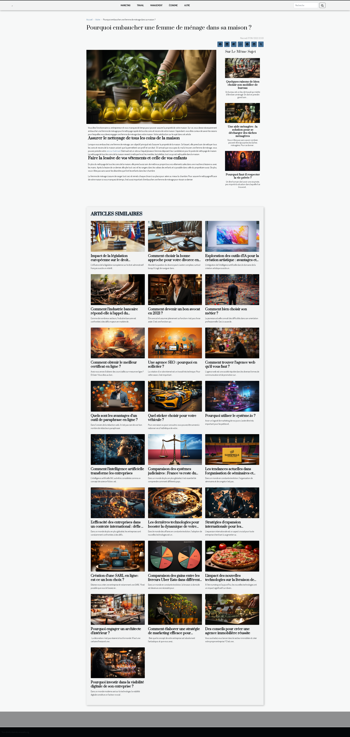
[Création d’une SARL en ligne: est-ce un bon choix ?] (118, 555)
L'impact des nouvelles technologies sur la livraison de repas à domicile (229, 579)
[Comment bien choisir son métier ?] (232, 289)
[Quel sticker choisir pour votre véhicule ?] (175, 396)
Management (156, 5)
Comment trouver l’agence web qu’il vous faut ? (230, 364)
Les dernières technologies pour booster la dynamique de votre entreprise (173, 526)
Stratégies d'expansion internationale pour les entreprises (223, 526)
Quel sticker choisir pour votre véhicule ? (172, 418)
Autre (187, 5)
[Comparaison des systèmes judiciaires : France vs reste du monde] (175, 449)
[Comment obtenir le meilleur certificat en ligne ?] (118, 342)
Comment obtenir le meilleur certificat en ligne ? (114, 364)
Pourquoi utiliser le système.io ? (230, 416)
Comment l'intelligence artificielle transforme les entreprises (117, 471)
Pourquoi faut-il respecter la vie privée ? (243, 176)
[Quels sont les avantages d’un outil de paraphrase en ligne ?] (118, 396)
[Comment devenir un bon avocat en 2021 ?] (175, 289)
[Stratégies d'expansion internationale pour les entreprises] (232, 502)
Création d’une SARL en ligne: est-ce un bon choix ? (114, 577)
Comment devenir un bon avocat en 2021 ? (174, 311)
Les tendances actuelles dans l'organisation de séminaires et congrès (229, 473)
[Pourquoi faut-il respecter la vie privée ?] (242, 161)
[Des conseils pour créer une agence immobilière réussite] (232, 609)
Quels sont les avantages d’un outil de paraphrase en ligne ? (114, 418)
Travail (140, 5)
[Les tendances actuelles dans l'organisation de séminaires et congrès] (232, 449)
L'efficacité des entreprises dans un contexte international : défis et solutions (117, 526)
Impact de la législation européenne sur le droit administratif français (109, 260)
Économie (173, 5)
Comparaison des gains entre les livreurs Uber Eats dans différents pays (174, 579)
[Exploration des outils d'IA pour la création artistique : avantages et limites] (232, 236)
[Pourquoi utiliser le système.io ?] (232, 396)
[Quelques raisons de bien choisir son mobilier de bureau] (242, 68)
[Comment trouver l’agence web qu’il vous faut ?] (232, 342)
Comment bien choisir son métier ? (226, 311)
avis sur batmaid (114, 151)
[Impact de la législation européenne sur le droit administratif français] (118, 236)
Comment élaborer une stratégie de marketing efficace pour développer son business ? (174, 633)
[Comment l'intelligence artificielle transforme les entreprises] (118, 449)
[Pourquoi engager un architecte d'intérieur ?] (118, 609)
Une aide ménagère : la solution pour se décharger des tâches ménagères (242, 131)
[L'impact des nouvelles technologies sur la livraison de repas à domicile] (232, 555)
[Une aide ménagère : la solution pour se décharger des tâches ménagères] (242, 113)
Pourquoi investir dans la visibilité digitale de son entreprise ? (117, 684)
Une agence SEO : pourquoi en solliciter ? (172, 364)
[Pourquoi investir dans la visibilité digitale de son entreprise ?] (118, 662)
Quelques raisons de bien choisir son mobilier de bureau (242, 85)
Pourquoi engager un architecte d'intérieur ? (116, 631)
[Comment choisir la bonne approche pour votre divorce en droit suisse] (175, 236)
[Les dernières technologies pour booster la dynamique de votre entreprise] (175, 502)
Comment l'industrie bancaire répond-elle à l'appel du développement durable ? (114, 313)
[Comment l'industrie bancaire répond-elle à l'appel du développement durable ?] (118, 289)
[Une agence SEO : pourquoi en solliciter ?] (175, 342)
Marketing (125, 5)
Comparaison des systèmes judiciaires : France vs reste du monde (172, 473)
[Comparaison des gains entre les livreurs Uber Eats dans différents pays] (175, 555)
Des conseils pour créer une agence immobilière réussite (227, 631)
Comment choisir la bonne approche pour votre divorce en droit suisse (173, 260)
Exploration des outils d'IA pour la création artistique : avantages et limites (232, 260)
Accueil (89, 19)
